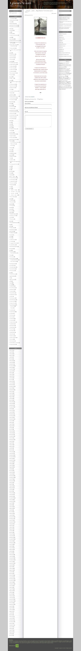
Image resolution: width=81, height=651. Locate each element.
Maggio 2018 (11, 508)
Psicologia (10, 207)
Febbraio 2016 (11, 554)
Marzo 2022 (11, 429)
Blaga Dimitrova (40, 99)
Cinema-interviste (12, 54)
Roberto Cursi (12, 335)
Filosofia (10, 127)
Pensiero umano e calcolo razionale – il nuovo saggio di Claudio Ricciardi (64, 28)
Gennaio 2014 (11, 597)
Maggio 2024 (11, 396)
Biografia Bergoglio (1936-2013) (14, 40)
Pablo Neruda (65, 84)
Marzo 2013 (11, 614)
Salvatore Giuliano (12, 116)
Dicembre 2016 (11, 537)
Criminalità (10, 61)
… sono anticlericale (12, 18)
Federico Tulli (64, 70)
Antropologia (11, 30)
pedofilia (65, 85)
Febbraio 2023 (11, 410)
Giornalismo (11, 132)
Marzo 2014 (11, 594)
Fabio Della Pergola (13, 299)
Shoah (11, 255)
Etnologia (10, 125)
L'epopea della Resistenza (14, 259)
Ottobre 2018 (11, 499)
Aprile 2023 (11, 408)
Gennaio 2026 (11, 362)
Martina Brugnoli (12, 327)
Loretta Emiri (12, 320)
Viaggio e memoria (12, 279)
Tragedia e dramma (12, 276)
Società (10, 236)
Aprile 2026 (11, 357)
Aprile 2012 (11, 633)
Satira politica (12, 201)
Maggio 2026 (11, 355)
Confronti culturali (12, 84)
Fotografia (11, 33)
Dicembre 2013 (11, 599)
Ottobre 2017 (11, 520)
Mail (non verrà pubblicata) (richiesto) (31, 107)
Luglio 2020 (11, 463)
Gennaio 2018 (11, 515)
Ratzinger (60, 87)
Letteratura (32, 99)
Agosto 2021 (11, 441)
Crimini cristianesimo (13, 64)
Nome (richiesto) (27, 103)
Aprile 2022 (11, 427)
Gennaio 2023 (11, 412)
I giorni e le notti (20, 3)
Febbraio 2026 (11, 360)
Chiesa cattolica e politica (13, 44)
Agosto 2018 (11, 503)
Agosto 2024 (11, 391)
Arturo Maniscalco (12, 287)
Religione (10, 212)
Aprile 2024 (11, 398)
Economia (10, 105)
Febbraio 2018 (11, 513)
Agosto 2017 (11, 523)
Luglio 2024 (11, 393)
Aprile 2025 (11, 377)
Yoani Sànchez (62, 89)
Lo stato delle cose (12, 244)
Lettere (10, 166)
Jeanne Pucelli (12, 318)
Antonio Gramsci (65, 64)
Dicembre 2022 (11, 413)
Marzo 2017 (11, 532)
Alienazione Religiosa (12, 23)
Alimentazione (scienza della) (13, 25)
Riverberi (12, 145)
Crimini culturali (12, 66)
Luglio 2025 (11, 372)
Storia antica (12, 256)
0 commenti (54, 13)
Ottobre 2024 (11, 388)
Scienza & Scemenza (12, 229)
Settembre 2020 (11, 460)
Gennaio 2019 (11, 494)
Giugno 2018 (11, 506)
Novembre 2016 (11, 539)
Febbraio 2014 (11, 595)
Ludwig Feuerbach (64, 80)
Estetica (10, 124)
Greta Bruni (11, 313)
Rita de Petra (12, 334)
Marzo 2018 (11, 511)
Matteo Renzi (62, 83)
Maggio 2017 (11, 528)
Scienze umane (11, 231)
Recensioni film (12, 57)
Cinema (10, 52)
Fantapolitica (12, 200)
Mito (10, 169)
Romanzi (11, 147)
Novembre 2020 (11, 456)
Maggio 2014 (11, 590)
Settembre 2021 (11, 439)
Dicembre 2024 (11, 384)
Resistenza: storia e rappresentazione (15, 161)
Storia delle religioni (13, 267)
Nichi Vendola (61, 84)
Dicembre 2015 (11, 558)
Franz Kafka (64, 71)
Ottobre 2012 (11, 623)
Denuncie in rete (61, 37)
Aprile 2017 (11, 530)
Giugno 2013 (11, 609)
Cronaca (10, 76)
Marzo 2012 (11, 635)
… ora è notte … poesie (13, 193)
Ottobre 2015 (11, 561)
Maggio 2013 (11, 611)
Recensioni (10, 210)
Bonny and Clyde (12, 113)
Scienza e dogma (12, 227)
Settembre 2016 (11, 542)
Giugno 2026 (11, 353)
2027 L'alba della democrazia (14, 222)
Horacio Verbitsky (63, 74)
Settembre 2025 (11, 369)
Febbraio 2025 (11, 381)
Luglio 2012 (11, 628)
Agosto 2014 (11, 585)
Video (10, 281)
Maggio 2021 (11, 446)
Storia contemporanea (13, 258)
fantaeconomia (12, 108)
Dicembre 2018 (11, 496)
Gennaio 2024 (11, 403)
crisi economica (12, 106)
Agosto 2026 (11, 350)
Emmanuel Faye (64, 69)
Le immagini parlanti (12, 153)
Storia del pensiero (12, 263)
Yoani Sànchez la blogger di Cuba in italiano (65, 56)
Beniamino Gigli (12, 289)
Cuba (65, 67)
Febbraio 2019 (11, 492)
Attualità (10, 37)
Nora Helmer (12, 330)
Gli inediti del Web (12, 99)
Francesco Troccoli (12, 303)
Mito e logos (11, 171)
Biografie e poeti (12, 156)
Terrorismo (11, 74)
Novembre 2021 (11, 436)
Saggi (10, 224)
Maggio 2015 (11, 570)
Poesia (10, 186)
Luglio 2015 (11, 566)
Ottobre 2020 (11, 458)
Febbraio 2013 (11, 616)
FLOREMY (61, 40)
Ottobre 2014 (11, 582)
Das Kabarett (61, 35)
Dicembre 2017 (11, 516)
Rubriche (10, 221)
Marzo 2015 (11, 573)
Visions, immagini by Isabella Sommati (64, 52)
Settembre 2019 (11, 480)
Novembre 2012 (11, 621)
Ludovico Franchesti (13, 322)
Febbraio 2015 (11, 575)
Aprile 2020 (11, 468)
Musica (10, 173)
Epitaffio (10, 120)
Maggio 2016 (11, 549)
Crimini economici (12, 69)
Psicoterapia (12, 205)
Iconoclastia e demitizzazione (14, 91)
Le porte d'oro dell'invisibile (14, 35)
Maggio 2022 (11, 425)
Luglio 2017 (11, 525)
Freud (68, 71)
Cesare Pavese (69, 65)
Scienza (10, 226)
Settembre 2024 (11, 389)
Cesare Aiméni (12, 291)
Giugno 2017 (11, 527)
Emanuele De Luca (12, 294)
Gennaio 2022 (11, 432)
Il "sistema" (11, 241)
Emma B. (11, 296)
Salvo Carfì (11, 339)
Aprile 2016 (11, 551)
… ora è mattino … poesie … (14, 191)
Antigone (60, 64)
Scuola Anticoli (61, 51)
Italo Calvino (68, 74)
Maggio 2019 (11, 487)
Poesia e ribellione (12, 196)
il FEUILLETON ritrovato (13, 139)
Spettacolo (11, 92)
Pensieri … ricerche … (12, 176)
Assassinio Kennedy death (14, 111)
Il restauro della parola (13, 177)
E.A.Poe (67, 68)
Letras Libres (61, 47)
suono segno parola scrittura (14, 164)
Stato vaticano (11, 248)
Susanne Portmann (12, 344)
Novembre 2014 (11, 580)
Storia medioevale (12, 268)
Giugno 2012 (11, 630)
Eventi (11, 89)
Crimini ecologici (12, 67)
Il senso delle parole (13, 179)
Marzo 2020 (11, 470)
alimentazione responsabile (14, 26)
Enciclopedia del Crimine (12, 110)
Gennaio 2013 (11, 618)
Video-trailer (12, 59)
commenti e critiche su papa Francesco (15, 49)
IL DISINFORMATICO (62, 44)
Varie (10, 277)
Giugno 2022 (11, 424)
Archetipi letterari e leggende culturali (15, 81)
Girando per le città (12, 239)
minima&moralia (61, 49)
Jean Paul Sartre (62, 76)
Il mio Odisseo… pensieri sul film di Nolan (65, 25)
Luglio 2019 (11, 484)
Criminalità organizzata (13, 62)
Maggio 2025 (11, 376)
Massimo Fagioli (65, 82)
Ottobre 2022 (11, 417)
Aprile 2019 (11, 489)
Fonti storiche (12, 251)
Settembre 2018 (11, 501)
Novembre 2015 (11, 559)
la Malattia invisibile (13, 232)
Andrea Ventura (66, 63)
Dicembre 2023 (11, 405)
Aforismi (10, 21)
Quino (69, 86)
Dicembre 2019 (11, 475)
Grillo (65, 73)
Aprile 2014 (11, 592)
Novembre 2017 (11, 518)
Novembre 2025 (11, 365)
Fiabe (11, 158)
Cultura (10, 80)
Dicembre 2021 (11, 434)
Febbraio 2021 (11, 451)
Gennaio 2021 (11, 453)
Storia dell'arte (12, 265)
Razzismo (10, 209)
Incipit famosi (12, 159)
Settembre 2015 (11, 563)
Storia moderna (12, 270)
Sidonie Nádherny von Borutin (14, 342)
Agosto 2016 (11, 544)
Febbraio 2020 (11, 472)
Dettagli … (11, 78)
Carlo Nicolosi (64, 65)
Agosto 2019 (11, 482)
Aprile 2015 (11, 571)
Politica (10, 198)
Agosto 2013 (11, 606)
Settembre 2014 (11, 583)
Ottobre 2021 (11, 437)
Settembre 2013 (11, 604)
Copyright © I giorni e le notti (60, 648)
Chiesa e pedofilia (12, 48)
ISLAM (11, 217)
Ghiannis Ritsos (61, 73)
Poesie (10, 188)
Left (62, 79)
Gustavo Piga (61, 42)
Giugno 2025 (11, 374)
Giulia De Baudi (12, 311)
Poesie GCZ (12, 306)
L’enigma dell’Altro (13, 181)
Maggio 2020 (11, 467)
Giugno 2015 (11, 568)
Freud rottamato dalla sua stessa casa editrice (65, 24)
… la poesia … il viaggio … (14, 189)
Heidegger (68, 73)
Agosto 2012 (11, 626)
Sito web (26, 111)
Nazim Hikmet (68, 83)
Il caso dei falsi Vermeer (13, 115)
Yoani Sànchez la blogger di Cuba (64, 54)
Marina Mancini (12, 325)
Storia (10, 250)
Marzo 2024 (11, 400)
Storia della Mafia (12, 118)
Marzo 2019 (11, 491)
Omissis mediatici (12, 137)
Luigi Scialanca (12, 323)
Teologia (11, 130)
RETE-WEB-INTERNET (13, 246)
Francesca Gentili (12, 301)
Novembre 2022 (11, 415)
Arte (10, 32)
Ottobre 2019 (11, 479)
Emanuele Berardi (12, 292)
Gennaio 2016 (11, 556)
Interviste (10, 151)
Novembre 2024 (11, 386)
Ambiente (10, 28)
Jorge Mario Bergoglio (64, 77)
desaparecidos (62, 68)
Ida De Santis (12, 315)
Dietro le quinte (12, 55)
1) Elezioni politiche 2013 (13, 20)
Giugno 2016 (11, 547)
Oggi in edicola (12, 135)
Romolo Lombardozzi (13, 337)
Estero (10, 122)
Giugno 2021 (11, 444)
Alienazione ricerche (13, 215)
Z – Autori (10, 284)
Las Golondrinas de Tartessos (15, 142)
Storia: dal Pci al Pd (13, 261)
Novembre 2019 (11, 477)
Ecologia (10, 103)
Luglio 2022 (11, 422)
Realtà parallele (12, 184)
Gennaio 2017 (11, 535)
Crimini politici (12, 71)
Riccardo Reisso (12, 332)
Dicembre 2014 (11, 578)
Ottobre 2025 (11, 367)
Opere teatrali (11, 174)
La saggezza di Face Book (13, 243)
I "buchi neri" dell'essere (13, 128)
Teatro (10, 272)
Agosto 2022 (11, 420)
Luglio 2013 (11, 607)
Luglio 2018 (11, 504)
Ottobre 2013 (11, 602)
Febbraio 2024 (11, 401)
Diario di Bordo (11, 101)
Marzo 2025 (11, 379)
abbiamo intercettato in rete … (14, 96)
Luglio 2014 (11, 587)
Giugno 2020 (11, 465)
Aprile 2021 (11, 448)
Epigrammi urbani (12, 87)
